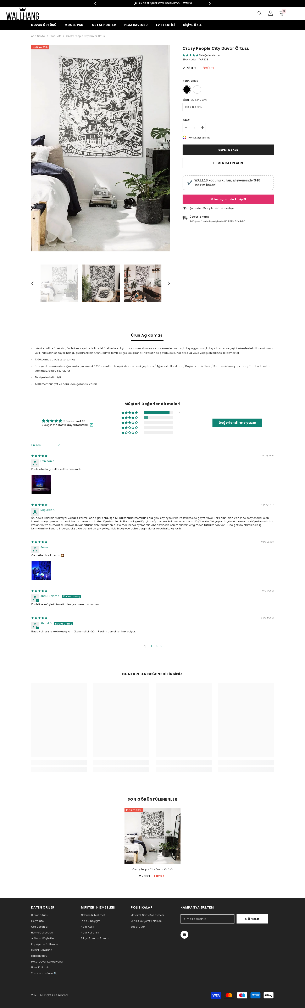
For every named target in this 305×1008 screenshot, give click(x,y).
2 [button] (151, 646)
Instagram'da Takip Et (230, 199)
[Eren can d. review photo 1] (41, 484)
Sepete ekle (229, 150)
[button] (32, 283)
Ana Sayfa (38, 36)
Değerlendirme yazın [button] (237, 422)
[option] (152, 3)
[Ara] (259, 13)
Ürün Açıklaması (147, 335)
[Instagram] (184, 935)
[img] (39, 456)
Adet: (186, 119)
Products (55, 36)
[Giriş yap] (270, 13)
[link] (59, 762)
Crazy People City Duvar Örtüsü (152, 869)
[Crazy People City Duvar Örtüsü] (152, 836)
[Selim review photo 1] (41, 571)
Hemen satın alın (228, 163)
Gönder (252, 919)
